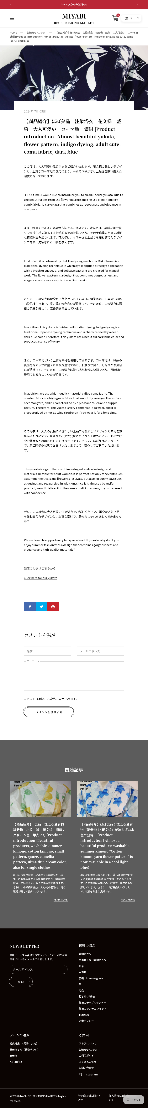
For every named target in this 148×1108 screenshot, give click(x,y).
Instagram (91, 1074)
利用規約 (84, 1014)
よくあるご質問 (87, 1061)
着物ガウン (85, 954)
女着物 (82, 972)
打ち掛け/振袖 (87, 996)
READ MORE (61, 899)
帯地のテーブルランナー (92, 1002)
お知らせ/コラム (36, 32)
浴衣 (81, 990)
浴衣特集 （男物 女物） (24, 1043)
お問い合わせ (86, 1067)
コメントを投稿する (49, 712)
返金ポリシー (86, 1020)
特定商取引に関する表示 (89, 1097)
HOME (13, 32)
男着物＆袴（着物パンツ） (94, 960)
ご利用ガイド (86, 1055)
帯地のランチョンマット (92, 1008)
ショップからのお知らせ (16, 4)
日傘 (81, 966)
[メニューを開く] (12, 18)
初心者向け (16, 1061)
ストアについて (87, 1043)
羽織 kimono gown (91, 978)
